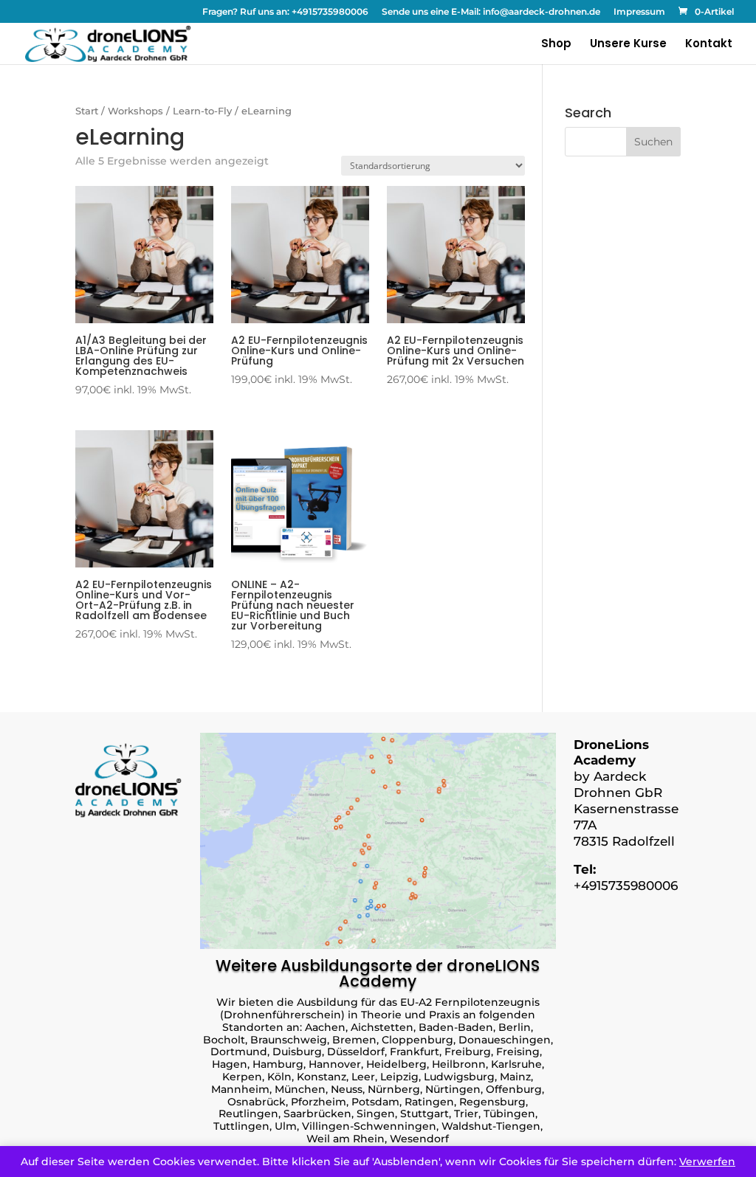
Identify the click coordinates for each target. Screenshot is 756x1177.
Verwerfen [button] (707, 1161)
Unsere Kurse (628, 44)
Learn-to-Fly (202, 111)
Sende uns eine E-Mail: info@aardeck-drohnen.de (491, 12)
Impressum (639, 12)
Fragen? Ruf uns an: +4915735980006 (285, 12)
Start (86, 111)
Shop (556, 44)
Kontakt (708, 44)
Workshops (135, 111)
